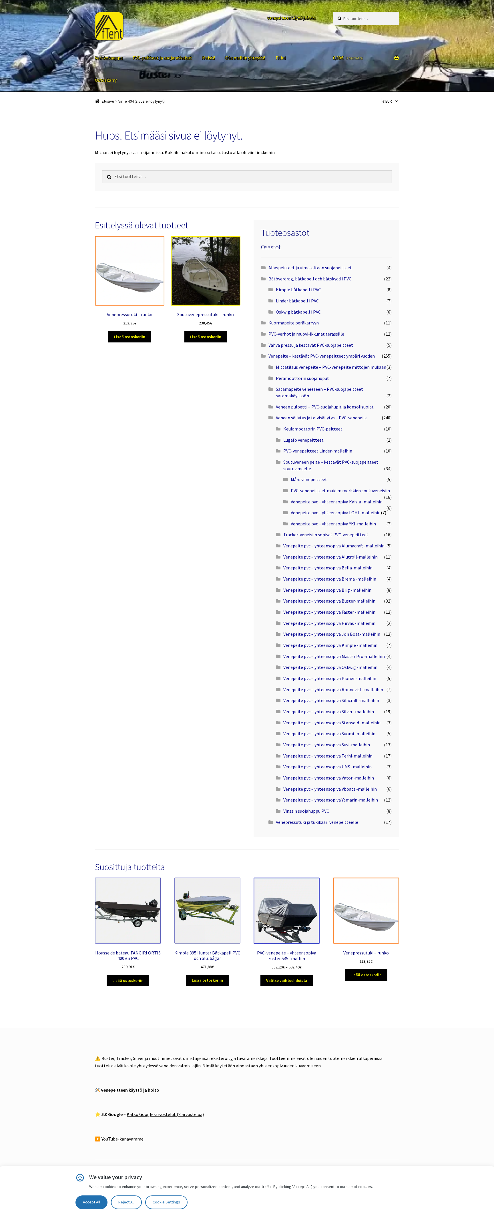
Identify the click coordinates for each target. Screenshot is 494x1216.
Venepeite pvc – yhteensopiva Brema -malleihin (329, 579)
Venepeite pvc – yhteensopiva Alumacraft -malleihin (334, 546)
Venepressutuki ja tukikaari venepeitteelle (317, 822)
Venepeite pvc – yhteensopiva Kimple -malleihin (330, 645)
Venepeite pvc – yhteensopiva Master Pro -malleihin (334, 656)
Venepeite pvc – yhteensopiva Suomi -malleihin (329, 733)
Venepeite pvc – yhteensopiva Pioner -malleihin (329, 678)
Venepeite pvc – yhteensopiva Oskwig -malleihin (330, 667)
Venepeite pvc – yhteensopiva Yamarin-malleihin (330, 800)
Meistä (208, 58)
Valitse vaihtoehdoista (286, 980)
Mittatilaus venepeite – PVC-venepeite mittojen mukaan (331, 367)
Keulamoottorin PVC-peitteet (312, 429)
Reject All (126, 1202)
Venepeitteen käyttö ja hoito (291, 18)
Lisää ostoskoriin (129, 336)
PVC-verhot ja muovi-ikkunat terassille (306, 334)
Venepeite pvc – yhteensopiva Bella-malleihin (328, 568)
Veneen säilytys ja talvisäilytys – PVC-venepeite (322, 417)
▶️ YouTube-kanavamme (119, 1139)
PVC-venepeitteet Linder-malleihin (317, 451)
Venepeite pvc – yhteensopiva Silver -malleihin (328, 711)
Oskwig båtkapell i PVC (298, 312)
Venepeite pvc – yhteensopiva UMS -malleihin (327, 767)
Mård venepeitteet (309, 479)
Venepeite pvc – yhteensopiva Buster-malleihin (329, 601)
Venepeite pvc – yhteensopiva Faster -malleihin (329, 612)
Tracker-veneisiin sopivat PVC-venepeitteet (325, 534)
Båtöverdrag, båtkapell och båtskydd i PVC (309, 279)
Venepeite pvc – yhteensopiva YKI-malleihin (333, 524)
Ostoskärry (106, 80)
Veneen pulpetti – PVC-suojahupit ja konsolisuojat (325, 407)
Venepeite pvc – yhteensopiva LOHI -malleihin (336, 512)
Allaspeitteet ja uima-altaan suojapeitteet (310, 267)
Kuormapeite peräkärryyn (293, 323)
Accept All (91, 1202)
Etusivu (108, 101)
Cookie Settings (166, 1202)
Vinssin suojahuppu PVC (306, 811)
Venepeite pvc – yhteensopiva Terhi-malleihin (328, 756)
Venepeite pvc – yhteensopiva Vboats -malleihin (330, 789)
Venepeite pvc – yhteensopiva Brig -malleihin (327, 590)
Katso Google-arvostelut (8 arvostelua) (165, 1114)
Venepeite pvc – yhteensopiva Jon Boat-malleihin (331, 634)
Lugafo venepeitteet (303, 440)
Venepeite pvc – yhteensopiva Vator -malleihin (328, 778)
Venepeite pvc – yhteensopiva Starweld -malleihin (332, 722)
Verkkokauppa (109, 58)
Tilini (280, 58)
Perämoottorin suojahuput (302, 378)
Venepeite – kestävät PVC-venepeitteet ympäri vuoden (321, 356)
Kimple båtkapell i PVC (298, 289)
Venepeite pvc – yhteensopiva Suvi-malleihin (326, 744)
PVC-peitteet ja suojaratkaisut (162, 58)
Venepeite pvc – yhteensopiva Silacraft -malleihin (331, 700)
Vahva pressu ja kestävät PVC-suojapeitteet (310, 345)
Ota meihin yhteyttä (245, 58)
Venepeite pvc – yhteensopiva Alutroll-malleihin (330, 557)
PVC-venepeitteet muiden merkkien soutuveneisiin (340, 490)
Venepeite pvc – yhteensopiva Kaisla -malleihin (337, 502)
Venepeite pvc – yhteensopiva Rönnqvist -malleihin (333, 689)
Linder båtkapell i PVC (297, 301)
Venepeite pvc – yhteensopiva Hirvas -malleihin (329, 623)
